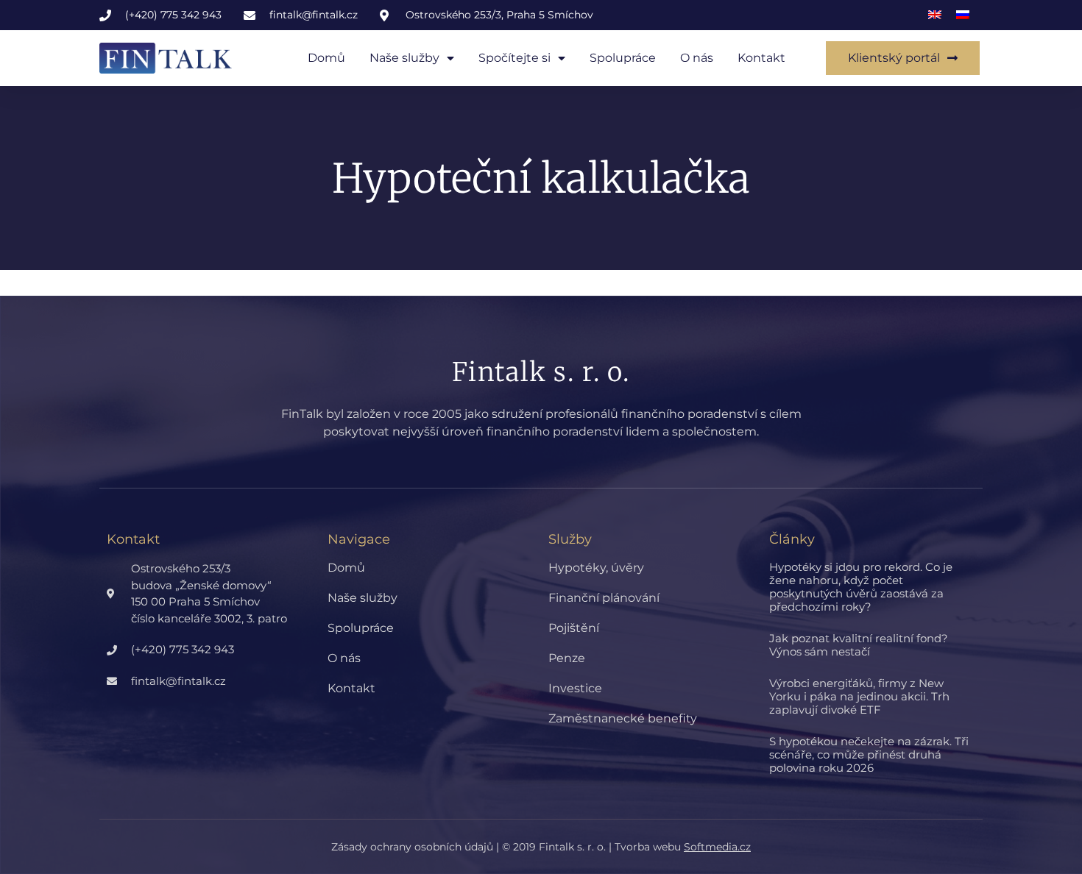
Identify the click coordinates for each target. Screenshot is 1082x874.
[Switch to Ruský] (963, 15)
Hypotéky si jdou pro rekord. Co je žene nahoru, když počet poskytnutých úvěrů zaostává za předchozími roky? (860, 587)
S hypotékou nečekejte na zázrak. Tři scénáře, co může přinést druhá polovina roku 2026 (869, 754)
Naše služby (404, 58)
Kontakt (761, 58)
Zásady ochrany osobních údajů (412, 846)
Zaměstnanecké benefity (622, 718)
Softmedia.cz (717, 846)
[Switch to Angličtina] (935, 15)
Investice (575, 688)
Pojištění (573, 628)
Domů (326, 58)
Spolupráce (623, 58)
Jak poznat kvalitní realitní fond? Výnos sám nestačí (858, 644)
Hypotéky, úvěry (596, 568)
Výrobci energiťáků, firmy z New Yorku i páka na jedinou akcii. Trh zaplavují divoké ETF (859, 696)
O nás (696, 58)
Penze (566, 658)
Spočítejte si (514, 58)
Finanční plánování (604, 598)
